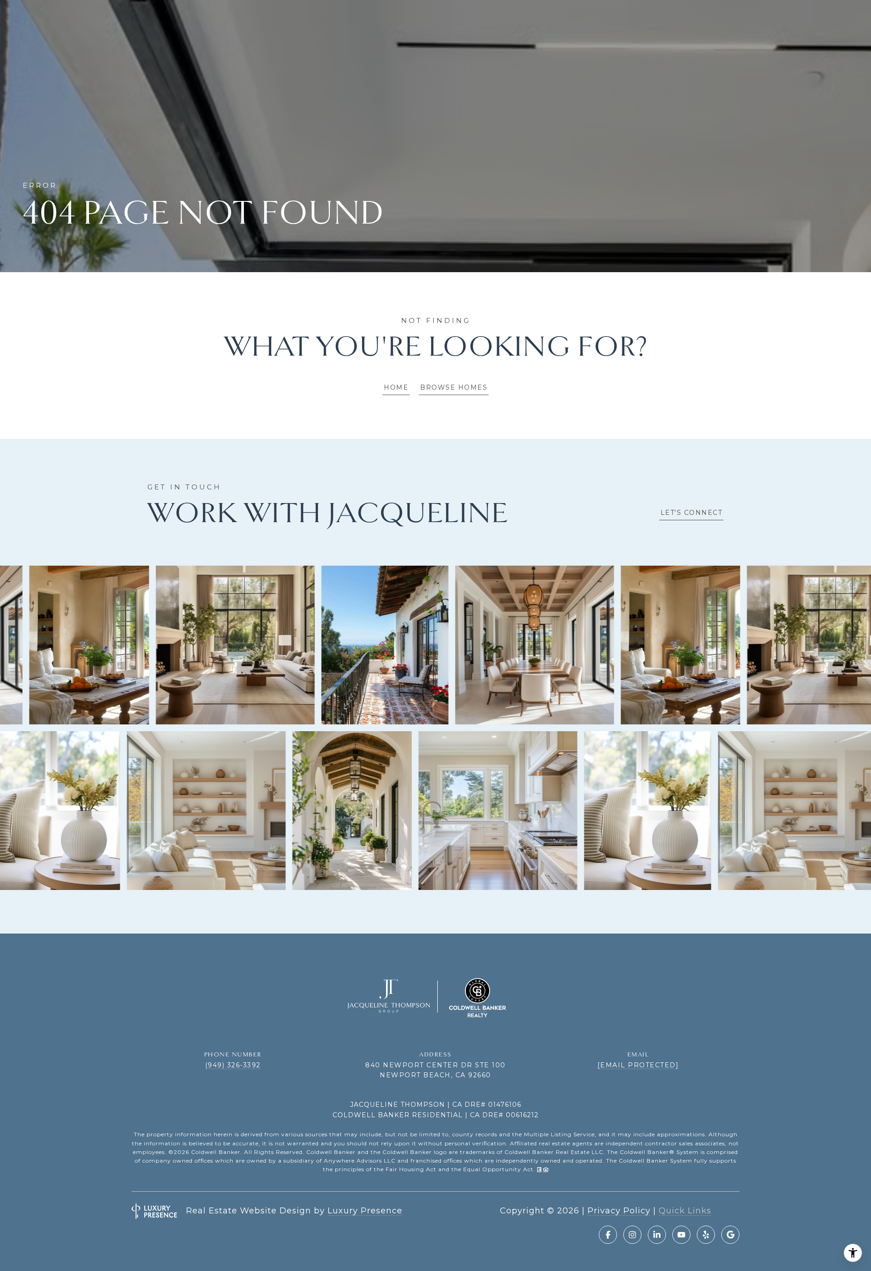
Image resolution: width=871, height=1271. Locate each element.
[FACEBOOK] (608, 1235)
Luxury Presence (365, 1211)
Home (396, 387)
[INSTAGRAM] (632, 1235)
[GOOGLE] (730, 1235)
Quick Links (685, 1211)
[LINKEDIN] (657, 1235)
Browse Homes (453, 387)
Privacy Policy (619, 1211)
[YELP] (706, 1235)
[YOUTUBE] (681, 1235)
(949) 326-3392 (233, 1065)
